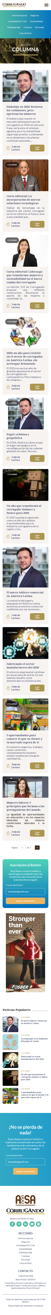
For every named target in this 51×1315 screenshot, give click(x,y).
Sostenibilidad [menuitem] (36, 21)
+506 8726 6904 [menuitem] (25, 1276)
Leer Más (37, 148)
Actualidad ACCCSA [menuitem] (17, 21)
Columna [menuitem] (28, 27)
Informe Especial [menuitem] (19, 15)
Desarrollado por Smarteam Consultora (25, 1305)
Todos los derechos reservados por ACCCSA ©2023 (25, 1300)
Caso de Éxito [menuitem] (25, 33)
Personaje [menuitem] (39, 27)
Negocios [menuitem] (34, 15)
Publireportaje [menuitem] (13, 27)
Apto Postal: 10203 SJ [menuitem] (25, 1279)
